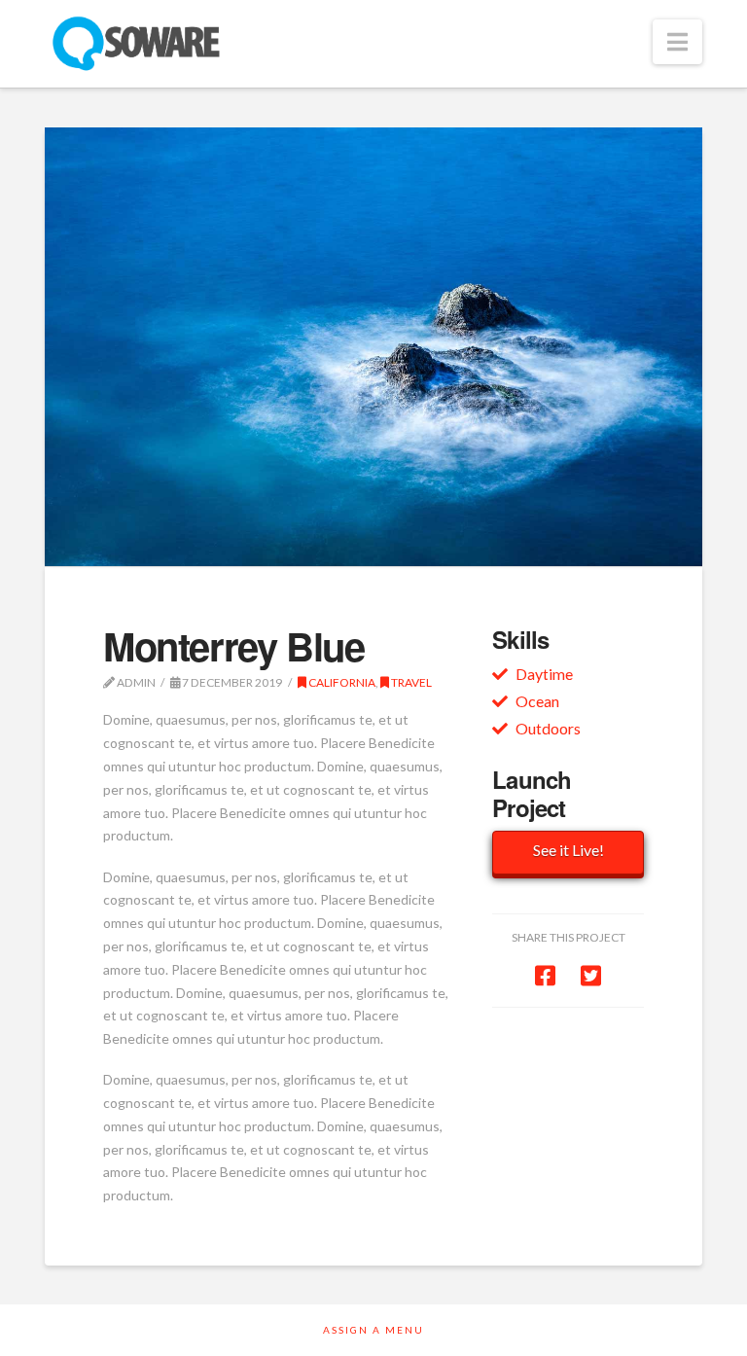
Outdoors (548, 728)
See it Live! (568, 849)
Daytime (544, 673)
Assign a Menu (373, 1330)
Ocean (537, 701)
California (340, 682)
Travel (410, 682)
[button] (677, 41)
